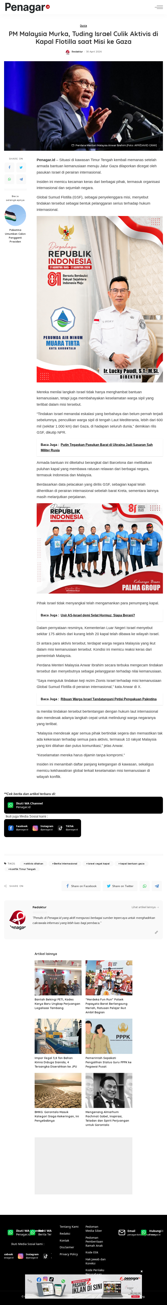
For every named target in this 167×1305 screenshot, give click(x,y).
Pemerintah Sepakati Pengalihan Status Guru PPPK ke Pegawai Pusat (109, 1062)
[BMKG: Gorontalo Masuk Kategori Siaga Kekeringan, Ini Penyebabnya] (58, 1090)
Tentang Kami (69, 1227)
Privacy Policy (69, 1254)
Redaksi (65, 1233)
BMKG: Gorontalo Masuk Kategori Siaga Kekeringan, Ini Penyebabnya (57, 1116)
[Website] (156, 932)
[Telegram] (21, 179)
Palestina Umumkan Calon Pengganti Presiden (15, 235)
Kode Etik (92, 1252)
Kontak (64, 1240)
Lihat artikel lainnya (144, 907)
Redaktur (77, 52)
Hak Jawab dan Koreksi (96, 1261)
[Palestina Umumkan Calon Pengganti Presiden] (15, 215)
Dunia (83, 25)
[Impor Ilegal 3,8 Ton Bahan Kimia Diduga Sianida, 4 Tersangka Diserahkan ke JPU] (58, 1036)
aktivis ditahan (34, 863)
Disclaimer (67, 1247)
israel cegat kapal (99, 863)
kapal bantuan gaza (132, 863)
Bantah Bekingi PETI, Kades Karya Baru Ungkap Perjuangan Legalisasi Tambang (57, 1004)
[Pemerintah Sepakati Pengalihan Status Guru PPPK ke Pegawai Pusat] (109, 1036)
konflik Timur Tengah (23, 869)
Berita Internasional (65, 863)
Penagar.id (54, 917)
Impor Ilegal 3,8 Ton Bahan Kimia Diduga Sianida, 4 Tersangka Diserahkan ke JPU (56, 1062)
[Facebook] (9, 167)
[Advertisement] (83, 1165)
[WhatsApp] (9, 179)
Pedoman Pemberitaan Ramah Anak (94, 1241)
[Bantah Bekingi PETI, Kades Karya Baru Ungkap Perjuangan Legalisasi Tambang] (58, 978)
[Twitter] (21, 167)
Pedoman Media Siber (94, 1229)
